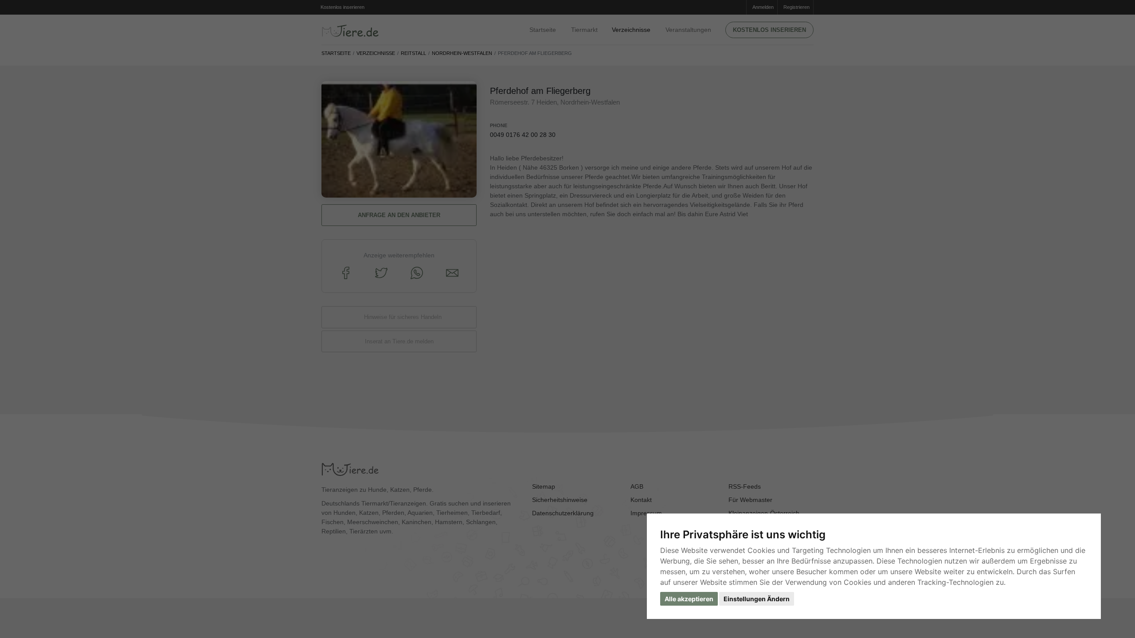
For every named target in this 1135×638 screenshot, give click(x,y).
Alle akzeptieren (689, 599)
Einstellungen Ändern (757, 599)
